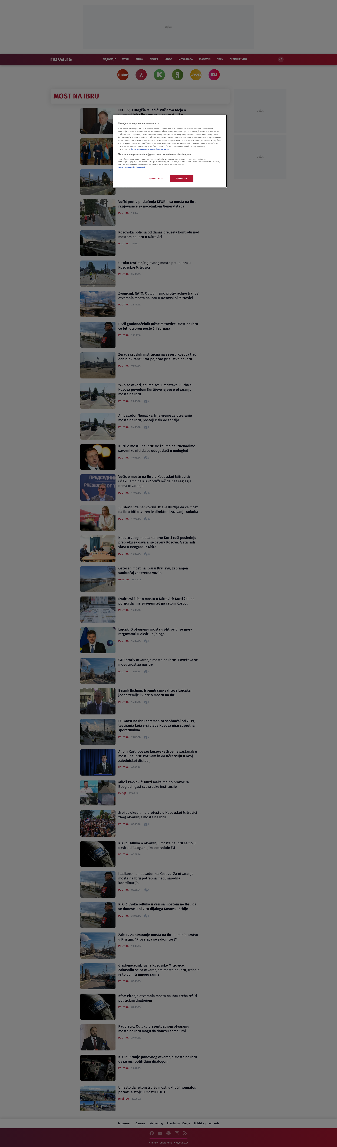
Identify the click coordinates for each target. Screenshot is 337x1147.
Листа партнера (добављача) (131, 167)
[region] (170, 151)
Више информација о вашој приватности (150, 149)
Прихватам (181, 178)
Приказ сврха (156, 178)
